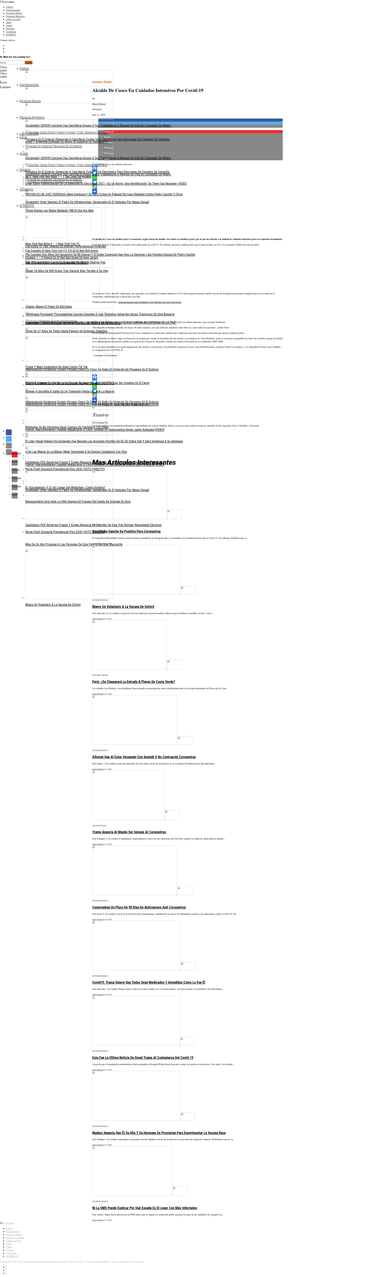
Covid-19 (108, 404)
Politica (9, 7)
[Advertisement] (180, 214)
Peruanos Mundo (14, 13)
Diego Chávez (98, 103)
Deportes (10, 28)
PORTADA (125, 404)
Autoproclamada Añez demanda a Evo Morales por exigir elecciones (149, 301)
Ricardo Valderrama (140, 404)
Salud (8, 22)
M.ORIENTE (11, 34)
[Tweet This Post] (190, 439)
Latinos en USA (13, 19)
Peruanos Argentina (15, 16)
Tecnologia (11, 31)
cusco (116, 404)
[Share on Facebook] (190, 432)
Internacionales (13, 10)
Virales (9, 25)
